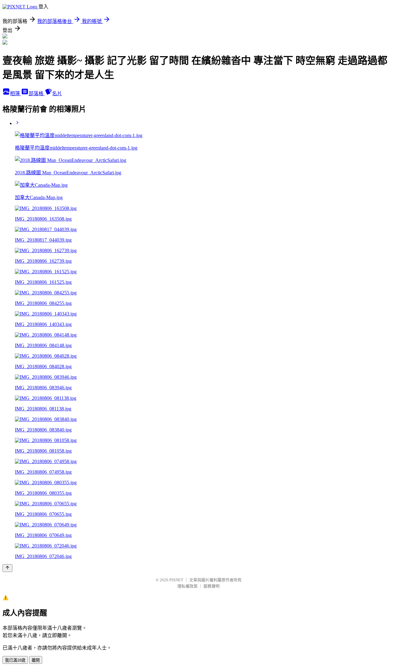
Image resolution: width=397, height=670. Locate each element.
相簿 (15, 93)
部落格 (37, 93)
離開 (36, 660)
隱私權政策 (187, 586)
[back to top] (7, 568)
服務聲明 (211, 586)
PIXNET (176, 580)
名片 (57, 93)
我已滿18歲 (15, 660)
